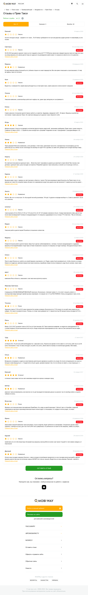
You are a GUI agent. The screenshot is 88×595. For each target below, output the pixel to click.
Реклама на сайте (33, 514)
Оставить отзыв (44, 468)
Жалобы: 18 (70, 24)
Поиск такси (15, 9)
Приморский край (27, 9)
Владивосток (39, 9)
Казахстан (44, 580)
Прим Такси (48, 9)
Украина (55, 580)
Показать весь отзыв (11, 56)
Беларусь (33, 580)
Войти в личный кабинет (35, 508)
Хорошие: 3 (42, 24)
